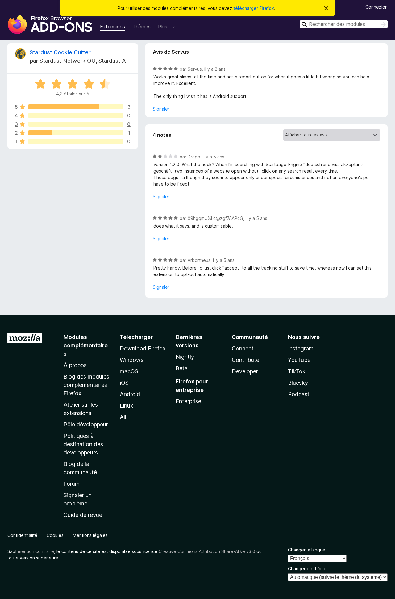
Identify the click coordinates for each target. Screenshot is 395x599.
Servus (195, 69)
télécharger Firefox (253, 8)
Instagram (301, 348)
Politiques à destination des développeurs (83, 444)
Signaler (161, 108)
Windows (131, 360)
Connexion (376, 7)
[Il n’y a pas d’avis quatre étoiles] (75, 115)
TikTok (297, 371)
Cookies (55, 535)
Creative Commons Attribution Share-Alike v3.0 (207, 551)
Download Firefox (143, 348)
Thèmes (141, 26)
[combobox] (344, 24)
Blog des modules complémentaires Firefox (86, 384)
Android (130, 394)
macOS (129, 371)
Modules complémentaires (86, 345)
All (123, 417)
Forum (72, 483)
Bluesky (298, 382)
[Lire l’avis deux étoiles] (75, 132)
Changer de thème (307, 568)
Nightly (185, 357)
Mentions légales (90, 535)
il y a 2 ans (215, 69)
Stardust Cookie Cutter (60, 52)
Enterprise (188, 401)
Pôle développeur (86, 424)
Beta (182, 368)
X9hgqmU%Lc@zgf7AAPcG (215, 218)
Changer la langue (306, 549)
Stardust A (112, 60)
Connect (243, 348)
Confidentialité (22, 535)
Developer (245, 371)
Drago (194, 156)
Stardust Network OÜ (68, 60)
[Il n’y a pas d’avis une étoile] (75, 141)
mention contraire (36, 551)
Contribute (245, 360)
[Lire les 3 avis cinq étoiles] (75, 106)
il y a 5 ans (213, 156)
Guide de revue (83, 515)
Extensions (112, 26)
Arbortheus (199, 260)
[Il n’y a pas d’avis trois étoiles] (75, 124)
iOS (124, 382)
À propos (75, 365)
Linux (126, 405)
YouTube (299, 360)
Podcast (299, 394)
